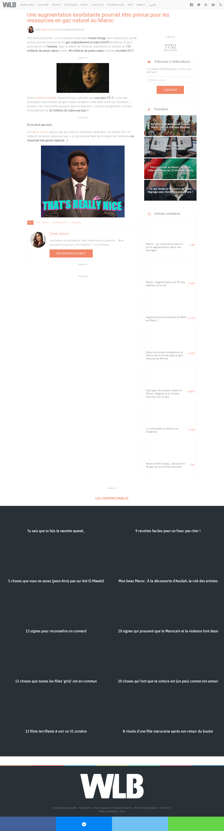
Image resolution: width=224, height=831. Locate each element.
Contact (165, 808)
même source (40, 132)
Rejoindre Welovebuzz (71, 253)
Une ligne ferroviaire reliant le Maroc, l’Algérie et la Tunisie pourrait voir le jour (164, 393)
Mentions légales (145, 808)
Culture (43, 5)
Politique (70, 5)
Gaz (38, 222)
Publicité (85, 808)
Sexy (130, 5)
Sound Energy (60, 222)
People (56, 5)
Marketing (27, 5)
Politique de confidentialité (112, 808)
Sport (85, 5)
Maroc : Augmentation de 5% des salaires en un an (165, 284)
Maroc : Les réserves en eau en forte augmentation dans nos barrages (164, 247)
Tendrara (76, 222)
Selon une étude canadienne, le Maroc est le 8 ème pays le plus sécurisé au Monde (164, 355)
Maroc (141, 5)
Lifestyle (98, 5)
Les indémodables (112, 498)
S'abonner (170, 89)
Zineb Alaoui (49, 29)
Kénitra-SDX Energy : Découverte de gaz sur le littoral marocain (165, 465)
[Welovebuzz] (9, 4)
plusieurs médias (46, 97)
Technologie (115, 5)
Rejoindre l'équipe (65, 808)
